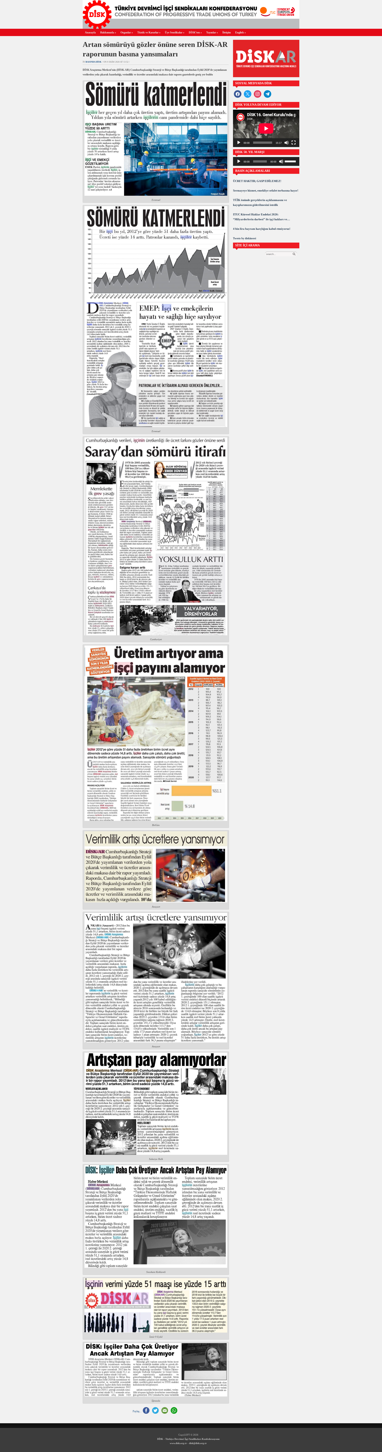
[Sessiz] (286, 142)
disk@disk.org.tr (198, 1443)
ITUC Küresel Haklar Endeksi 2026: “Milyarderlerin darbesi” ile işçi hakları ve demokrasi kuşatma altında (260, 217)
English (240, 32)
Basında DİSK (93, 62)
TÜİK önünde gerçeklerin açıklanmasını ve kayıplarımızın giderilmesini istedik (260, 202)
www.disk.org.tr (178, 1443)
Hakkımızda (108, 32)
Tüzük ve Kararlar (148, 32)
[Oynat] (239, 142)
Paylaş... (137, 1411)
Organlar (126, 32)
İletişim (226, 32)
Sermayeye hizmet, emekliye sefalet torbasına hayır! (265, 190)
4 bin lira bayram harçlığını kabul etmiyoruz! (261, 228)
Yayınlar (212, 32)
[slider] (291, 161)
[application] (266, 128)
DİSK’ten (195, 32)
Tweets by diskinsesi (244, 238)
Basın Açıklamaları (252, 170)
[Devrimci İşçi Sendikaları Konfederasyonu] (191, 27)
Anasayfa (90, 32)
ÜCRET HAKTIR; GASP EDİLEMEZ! (257, 181)
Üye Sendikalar (174, 32)
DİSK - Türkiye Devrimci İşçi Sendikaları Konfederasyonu (188, 1439)
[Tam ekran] (293, 142)
